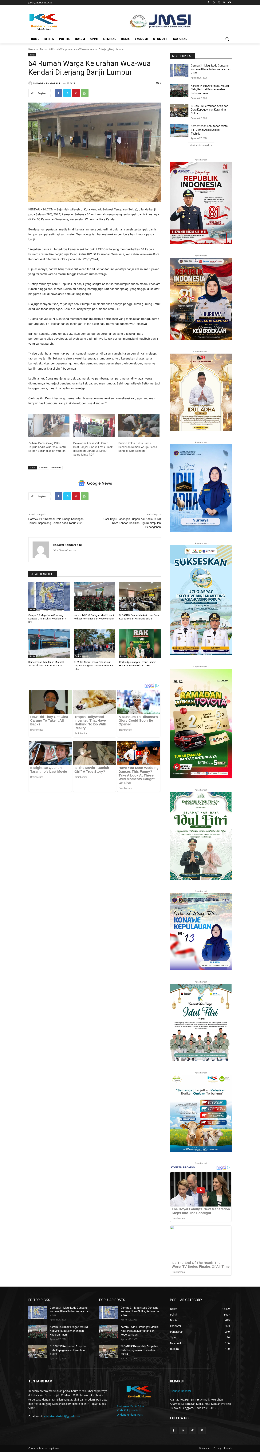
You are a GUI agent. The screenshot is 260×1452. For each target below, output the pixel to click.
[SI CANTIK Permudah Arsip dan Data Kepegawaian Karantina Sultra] (140, 596)
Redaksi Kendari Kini (48, 83)
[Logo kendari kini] (58, 21)
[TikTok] (192, 1430)
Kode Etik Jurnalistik (129, 1410)
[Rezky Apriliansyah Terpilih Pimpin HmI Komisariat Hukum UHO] (140, 643)
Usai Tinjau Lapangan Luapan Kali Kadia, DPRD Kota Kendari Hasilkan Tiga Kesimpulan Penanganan (132, 523)
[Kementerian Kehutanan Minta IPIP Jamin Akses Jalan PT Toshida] (49, 643)
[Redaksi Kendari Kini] (30, 83)
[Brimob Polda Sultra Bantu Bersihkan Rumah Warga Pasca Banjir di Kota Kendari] (139, 425)
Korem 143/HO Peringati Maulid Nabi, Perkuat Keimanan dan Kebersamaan (210, 89)
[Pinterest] (76, 93)
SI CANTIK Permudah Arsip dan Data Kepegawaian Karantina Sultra (209, 109)
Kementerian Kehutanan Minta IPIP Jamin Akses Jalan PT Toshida (209, 129)
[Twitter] (219, 3)
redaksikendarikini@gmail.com (61, 1416)
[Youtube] (229, 3)
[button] (227, 38)
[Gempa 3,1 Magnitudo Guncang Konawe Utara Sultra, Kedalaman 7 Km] (49, 596)
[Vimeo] (224, 3)
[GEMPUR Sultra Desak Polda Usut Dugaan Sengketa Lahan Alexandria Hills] (95, 643)
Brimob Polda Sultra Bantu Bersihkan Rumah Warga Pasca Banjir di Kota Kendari (137, 446)
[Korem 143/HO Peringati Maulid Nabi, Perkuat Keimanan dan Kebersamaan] (95, 596)
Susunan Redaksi (180, 1391)
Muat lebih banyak (199, 145)
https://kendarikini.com (64, 550)
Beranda (33, 49)
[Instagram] (213, 3)
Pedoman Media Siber (130, 1406)
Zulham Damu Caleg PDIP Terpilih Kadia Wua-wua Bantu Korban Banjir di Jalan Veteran (47, 446)
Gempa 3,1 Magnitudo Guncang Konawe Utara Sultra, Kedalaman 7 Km (47, 618)
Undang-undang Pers (130, 1414)
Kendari (43, 467)
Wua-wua (56, 467)
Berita (43, 49)
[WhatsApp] (85, 93)
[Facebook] (208, 3)
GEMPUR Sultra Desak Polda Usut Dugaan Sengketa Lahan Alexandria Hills (93, 665)
